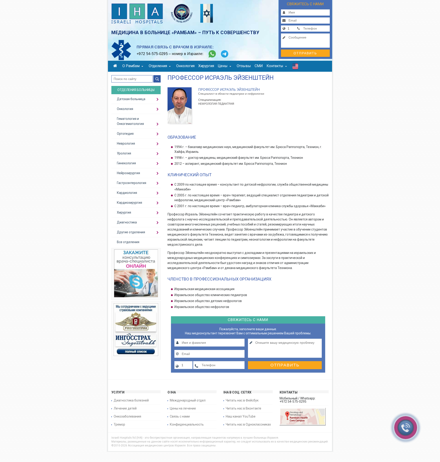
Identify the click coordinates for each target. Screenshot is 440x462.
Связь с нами (180, 416)
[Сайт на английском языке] (295, 67)
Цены (223, 66)
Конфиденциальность (187, 424)
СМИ (259, 66)
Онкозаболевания (127, 416)
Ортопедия (125, 133)
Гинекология (126, 163)
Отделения (158, 66)
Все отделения (128, 242)
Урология (124, 153)
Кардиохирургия (129, 202)
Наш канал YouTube (241, 416)
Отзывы (244, 66)
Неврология (126, 143)
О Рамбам (131, 66)
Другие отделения (131, 232)
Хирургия (206, 66)
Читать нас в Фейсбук (242, 400)
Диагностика (127, 222)
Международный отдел (188, 400)
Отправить (305, 53)
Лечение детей (125, 408)
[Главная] (116, 66)
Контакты (275, 66)
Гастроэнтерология (131, 183)
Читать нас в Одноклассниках (248, 424)
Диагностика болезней (131, 400)
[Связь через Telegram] (224, 54)
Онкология (185, 66)
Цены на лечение (183, 408)
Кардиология (127, 193)
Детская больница (131, 99)
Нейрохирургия (128, 173)
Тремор (119, 424)
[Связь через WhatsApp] (212, 54)
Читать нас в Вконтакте (243, 408)
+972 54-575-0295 (152, 54)
